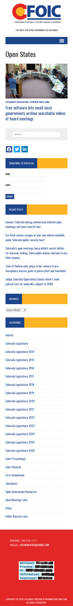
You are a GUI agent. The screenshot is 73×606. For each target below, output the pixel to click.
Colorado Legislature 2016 (19, 368)
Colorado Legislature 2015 (19, 360)
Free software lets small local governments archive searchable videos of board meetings (35, 113)
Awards (9, 335)
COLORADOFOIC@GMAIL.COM (34, 545)
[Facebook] (9, 149)
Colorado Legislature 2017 (19, 376)
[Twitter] (17, 149)
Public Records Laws (16, 516)
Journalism (11, 483)
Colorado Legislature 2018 (19, 384)
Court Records (13, 467)
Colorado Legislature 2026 (20, 450)
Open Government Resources (21, 492)
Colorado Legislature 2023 (20, 426)
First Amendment (14, 475)
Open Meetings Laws (39, 101)
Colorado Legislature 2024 (20, 434)
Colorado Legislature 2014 (19, 352)
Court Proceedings (15, 459)
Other (8, 508)
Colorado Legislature (17, 101)
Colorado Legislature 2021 (19, 409)
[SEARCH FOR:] (36, 134)
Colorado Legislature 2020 (20, 401)
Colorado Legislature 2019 (19, 393)
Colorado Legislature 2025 (20, 442)
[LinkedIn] (24, 149)
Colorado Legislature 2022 (20, 417)
